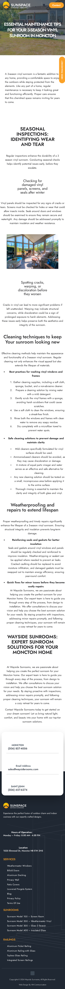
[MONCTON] (17, 738)
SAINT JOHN (17, 786)
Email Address (23, 765)
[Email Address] (23, 759)
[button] (36, 5)
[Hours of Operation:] (21, 826)
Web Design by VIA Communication (32, 984)
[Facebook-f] (32, 973)
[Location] (23, 842)
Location (23, 847)
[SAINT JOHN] (17, 779)
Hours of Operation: (21, 832)
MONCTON (18, 745)
